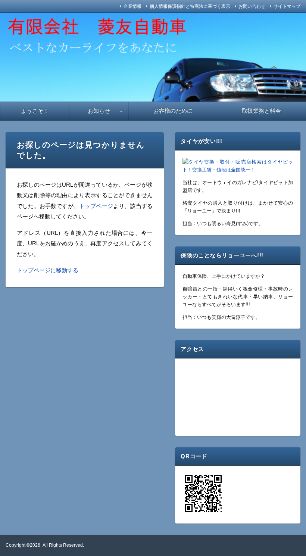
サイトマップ (287, 6)
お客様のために (173, 111)
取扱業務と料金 (261, 111)
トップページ (96, 206)
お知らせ (99, 111)
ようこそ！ (35, 111)
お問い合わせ (251, 6)
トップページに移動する (47, 270)
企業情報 (132, 6)
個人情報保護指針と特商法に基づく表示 (190, 6)
